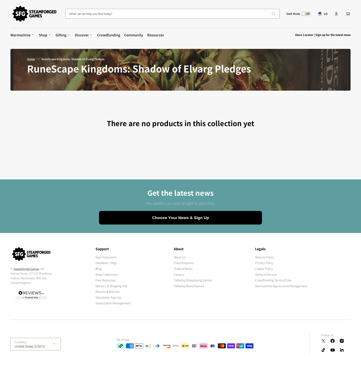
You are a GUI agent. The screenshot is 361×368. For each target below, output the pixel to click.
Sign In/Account (105, 257)
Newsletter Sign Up (108, 297)
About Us (180, 257)
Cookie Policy (264, 268)
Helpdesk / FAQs (106, 263)
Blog (98, 268)
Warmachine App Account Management (281, 286)
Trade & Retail (183, 268)
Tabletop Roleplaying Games (193, 280)
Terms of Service (266, 274)
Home (31, 59)
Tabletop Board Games (189, 286)
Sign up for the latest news (333, 35)
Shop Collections (106, 274)
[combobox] (172, 14)
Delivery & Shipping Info (111, 286)
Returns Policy (264, 257)
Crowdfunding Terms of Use (273, 280)
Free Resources (105, 280)
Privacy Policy (264, 263)
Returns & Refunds (107, 291)
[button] (336, 13)
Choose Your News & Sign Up (180, 218)
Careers (179, 274)
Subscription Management (112, 303)
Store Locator (304, 35)
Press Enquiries (184, 263)
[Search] (274, 13)
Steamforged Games (26, 269)
